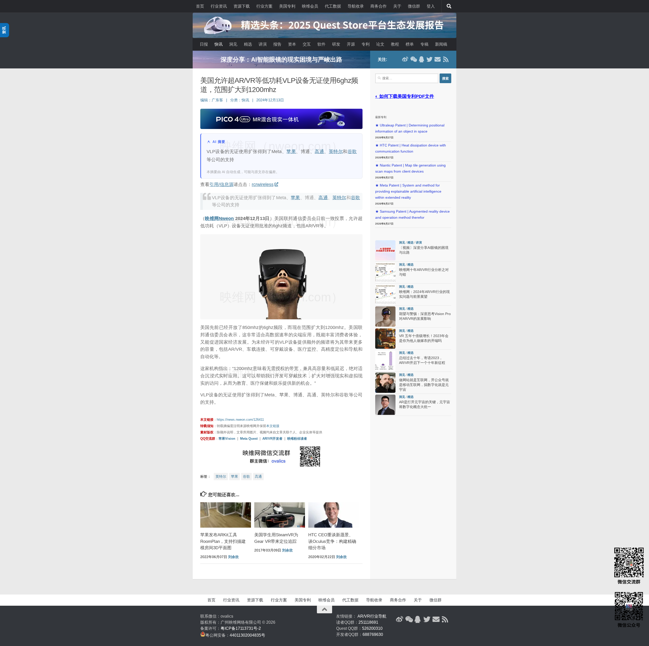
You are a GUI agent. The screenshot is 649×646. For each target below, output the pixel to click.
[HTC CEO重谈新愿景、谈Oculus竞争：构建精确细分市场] (333, 515)
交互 (307, 44)
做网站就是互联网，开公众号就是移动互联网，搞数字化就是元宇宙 (424, 385)
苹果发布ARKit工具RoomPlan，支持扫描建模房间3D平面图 (223, 541)
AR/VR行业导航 (371, 616)
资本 (292, 44)
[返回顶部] (324, 609)
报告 (277, 44)
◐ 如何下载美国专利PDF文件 (404, 96)
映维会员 (310, 6)
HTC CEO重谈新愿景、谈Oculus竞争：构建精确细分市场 (332, 541)
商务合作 (378, 6)
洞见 (233, 44)
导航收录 (356, 6)
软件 (321, 44)
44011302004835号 (247, 635)
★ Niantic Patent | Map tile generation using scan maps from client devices (410, 168)
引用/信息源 (221, 184)
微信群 (414, 6)
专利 (366, 44)
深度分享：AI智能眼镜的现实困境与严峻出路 (281, 59)
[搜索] (449, 6)
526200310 (372, 628)
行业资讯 (219, 6)
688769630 (373, 634)
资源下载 (241, 6)
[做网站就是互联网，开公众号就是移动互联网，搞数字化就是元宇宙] (385, 383)
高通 (319, 151)
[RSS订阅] (446, 59)
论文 (380, 44)
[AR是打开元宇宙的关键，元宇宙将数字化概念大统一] (385, 405)
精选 (248, 44)
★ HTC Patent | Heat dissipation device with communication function (410, 148)
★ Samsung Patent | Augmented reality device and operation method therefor (412, 214)
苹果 (291, 151)
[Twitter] (429, 59)
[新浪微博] (405, 59)
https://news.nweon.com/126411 (240, 419)
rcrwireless (263, 184)
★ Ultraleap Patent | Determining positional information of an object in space (409, 128)
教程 (395, 44)
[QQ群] (421, 59)
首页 (200, 6)
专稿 (424, 44)
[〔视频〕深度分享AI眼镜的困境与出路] (385, 250)
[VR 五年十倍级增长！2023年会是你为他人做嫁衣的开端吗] (385, 338)
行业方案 (264, 6)
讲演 (263, 44)
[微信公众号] (413, 59)
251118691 (368, 622)
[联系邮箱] (438, 59)
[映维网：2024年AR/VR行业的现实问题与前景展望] (385, 294)
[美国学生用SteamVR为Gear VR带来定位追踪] (279, 515)
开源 (351, 44)
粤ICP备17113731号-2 (241, 628)
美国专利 (287, 6)
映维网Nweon (219, 218)
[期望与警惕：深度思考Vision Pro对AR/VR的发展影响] (385, 316)
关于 (397, 6)
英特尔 (336, 151)
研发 (336, 44)
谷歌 (352, 151)
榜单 (410, 44)
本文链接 (272, 426)
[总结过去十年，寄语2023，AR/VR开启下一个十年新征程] (385, 360)
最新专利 (380, 117)
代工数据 (333, 6)
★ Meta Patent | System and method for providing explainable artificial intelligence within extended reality (408, 191)
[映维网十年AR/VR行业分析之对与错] (385, 272)
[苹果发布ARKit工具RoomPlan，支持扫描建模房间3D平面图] (225, 515)
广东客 (217, 100)
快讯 (218, 44)
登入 (431, 6)
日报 (204, 44)
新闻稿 (441, 44)
